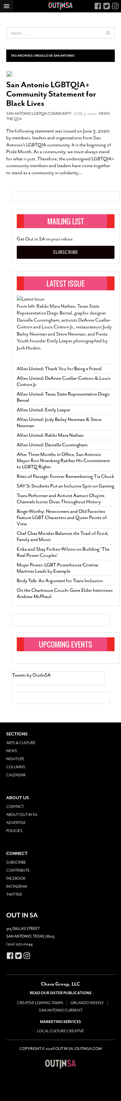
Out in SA (60, 1064)
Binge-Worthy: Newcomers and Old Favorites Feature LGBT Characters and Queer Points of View (62, 517)
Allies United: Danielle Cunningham (52, 445)
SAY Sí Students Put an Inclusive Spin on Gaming (65, 486)
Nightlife (15, 758)
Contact (15, 806)
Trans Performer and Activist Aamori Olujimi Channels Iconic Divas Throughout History (61, 498)
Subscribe (65, 252)
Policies (14, 830)
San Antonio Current (60, 1010)
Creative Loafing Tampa (40, 1002)
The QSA (14, 118)
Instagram (16, 886)
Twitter (14, 894)
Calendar (16, 775)
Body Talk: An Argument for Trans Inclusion (60, 581)
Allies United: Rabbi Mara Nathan (50, 435)
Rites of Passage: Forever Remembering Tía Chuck (65, 476)
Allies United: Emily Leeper (43, 410)
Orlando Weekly (87, 1002)
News (104, 113)
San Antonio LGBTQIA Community (39, 113)
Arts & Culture (21, 742)
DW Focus (60, 6)
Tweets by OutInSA (31, 675)
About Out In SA (21, 814)
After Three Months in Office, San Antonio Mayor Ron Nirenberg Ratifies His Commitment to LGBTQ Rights (63, 460)
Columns (15, 767)
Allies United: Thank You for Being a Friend (59, 369)
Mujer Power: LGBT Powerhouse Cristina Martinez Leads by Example (57, 568)
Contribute (18, 870)
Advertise (16, 822)
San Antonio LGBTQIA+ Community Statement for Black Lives (51, 94)
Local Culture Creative (60, 1031)
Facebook (16, 878)
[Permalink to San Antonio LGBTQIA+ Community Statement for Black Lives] (9, 73)
